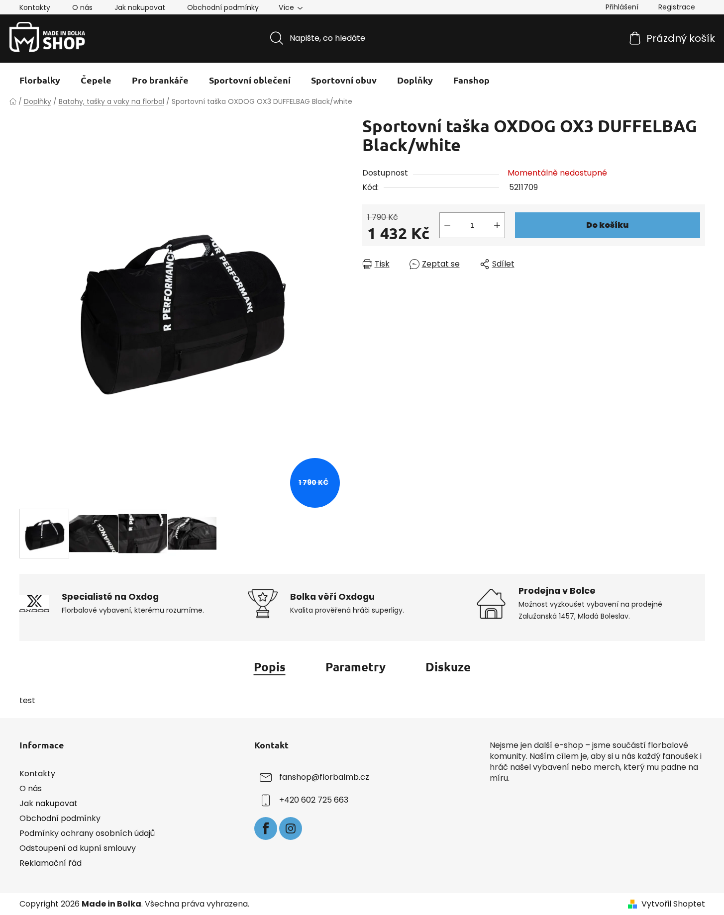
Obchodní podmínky (223, 7)
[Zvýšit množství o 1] (497, 225)
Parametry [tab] (355, 666)
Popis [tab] (270, 666)
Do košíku (607, 225)
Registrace (676, 7)
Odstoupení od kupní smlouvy (77, 848)
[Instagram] (290, 828)
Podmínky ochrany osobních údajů (87, 833)
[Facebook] (265, 828)
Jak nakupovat (139, 7)
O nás (82, 7)
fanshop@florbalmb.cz (324, 777)
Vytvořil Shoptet (673, 904)
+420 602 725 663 (313, 800)
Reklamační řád (50, 863)
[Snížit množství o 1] (447, 225)
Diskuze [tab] (448, 666)
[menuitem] (39, 80)
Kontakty (34, 7)
